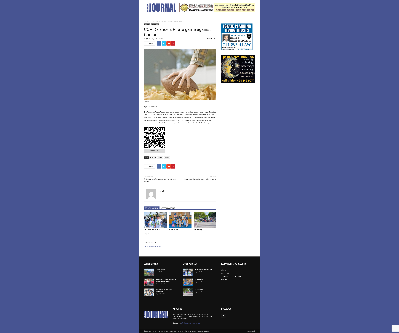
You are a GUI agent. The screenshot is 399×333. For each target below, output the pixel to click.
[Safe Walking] (205, 220)
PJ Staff (148, 39)
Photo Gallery (225, 273)
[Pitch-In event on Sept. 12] (155, 220)
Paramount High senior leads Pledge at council (200, 179)
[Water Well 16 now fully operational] (149, 292)
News (152, 24)
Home (146, 21)
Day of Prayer (160, 269)
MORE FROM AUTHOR (168, 208)
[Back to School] (180, 220)
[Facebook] (223, 316)
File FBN (224, 270)
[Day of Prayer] (149, 272)
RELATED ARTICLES (151, 208)
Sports (157, 24)
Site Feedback (251, 331)
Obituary (224, 279)
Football (160, 157)
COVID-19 (152, 21)
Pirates (167, 157)
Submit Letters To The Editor (231, 276)
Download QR (154, 150)
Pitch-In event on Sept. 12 (152, 229)
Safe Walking (198, 229)
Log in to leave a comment (152, 246)
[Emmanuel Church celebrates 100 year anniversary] (149, 282)
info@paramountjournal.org (190, 323)
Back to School (173, 229)
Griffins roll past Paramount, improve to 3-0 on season (160, 180)
